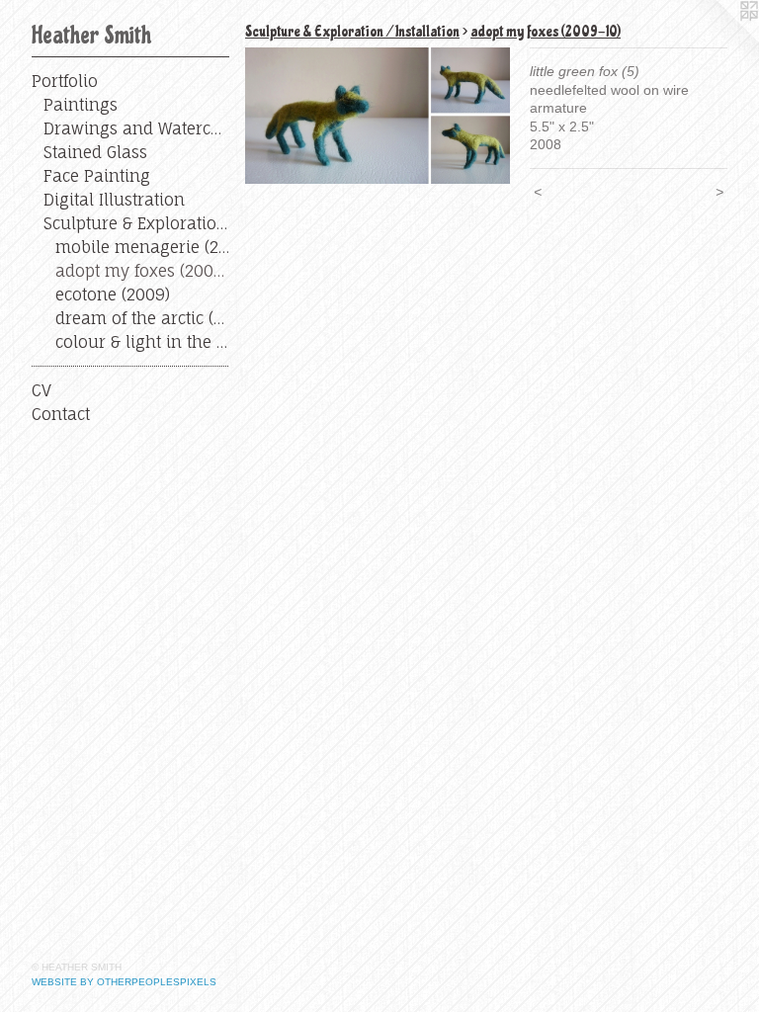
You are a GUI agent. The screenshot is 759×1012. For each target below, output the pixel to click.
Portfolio (65, 81)
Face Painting (96, 176)
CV (41, 390)
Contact (61, 414)
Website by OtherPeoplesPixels (124, 981)
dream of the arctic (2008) (142, 318)
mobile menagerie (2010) (142, 247)
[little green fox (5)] (377, 115)
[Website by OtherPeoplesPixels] (719, 39)
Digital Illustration (114, 200)
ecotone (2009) (112, 294)
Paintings (80, 105)
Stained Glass (95, 152)
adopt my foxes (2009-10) (142, 271)
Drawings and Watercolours (136, 128)
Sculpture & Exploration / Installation (136, 223)
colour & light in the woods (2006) (142, 342)
